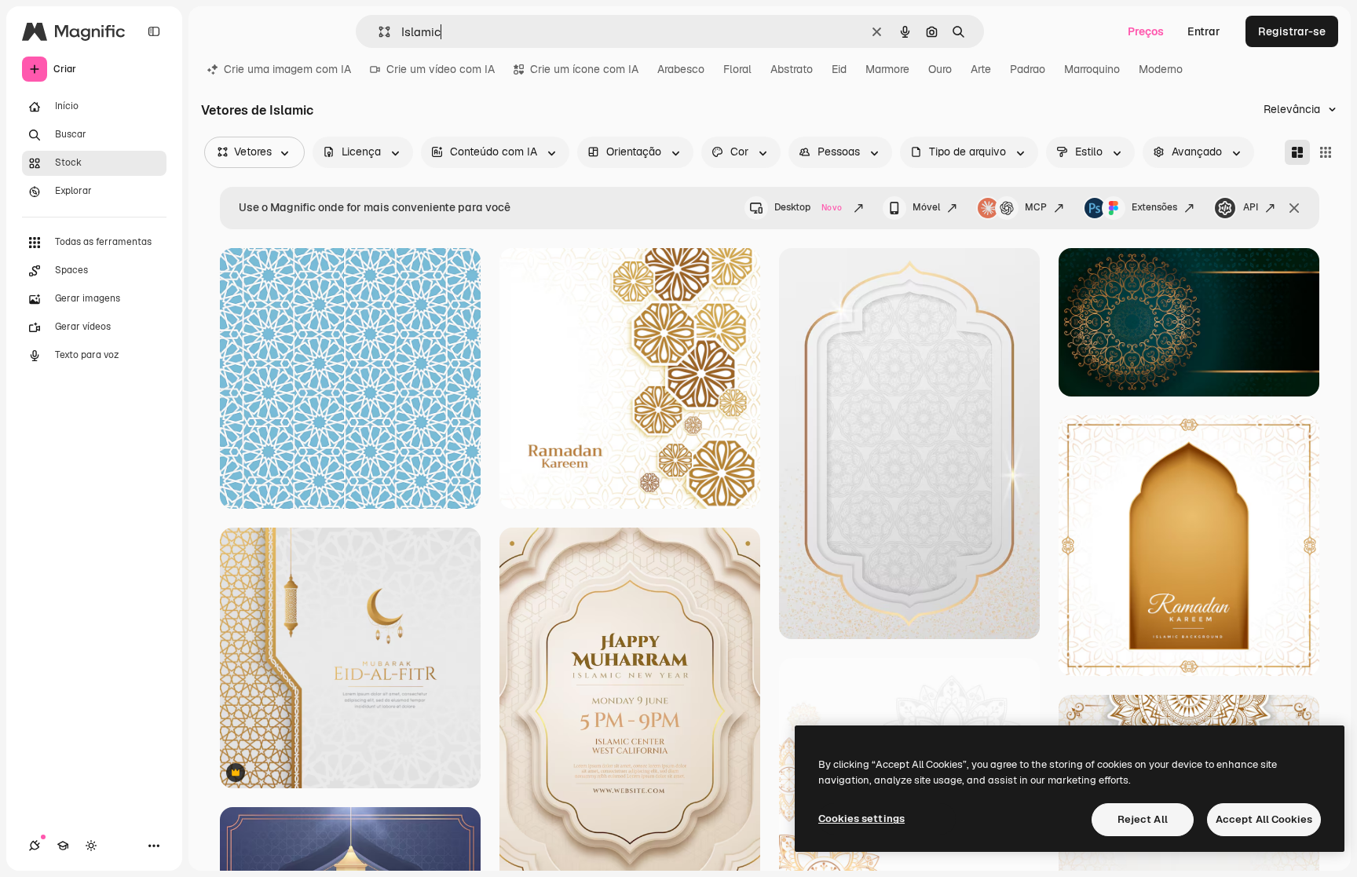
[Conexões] (34, 845)
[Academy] (62, 845)
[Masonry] (1297, 152)
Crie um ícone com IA (584, 69)
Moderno (1161, 69)
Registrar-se (1292, 31)
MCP (1036, 207)
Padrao (1027, 69)
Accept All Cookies (1264, 819)
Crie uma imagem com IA (287, 69)
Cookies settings (861, 818)
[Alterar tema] (91, 845)
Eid (839, 69)
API (1250, 207)
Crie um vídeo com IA (440, 69)
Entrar (1203, 31)
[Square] (1325, 152)
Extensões (1154, 207)
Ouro (940, 69)
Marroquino (1092, 69)
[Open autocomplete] (378, 32)
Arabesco (680, 69)
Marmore (887, 69)
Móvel (926, 207)
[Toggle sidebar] (153, 31)
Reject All (1142, 819)
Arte (981, 69)
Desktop (808, 207)
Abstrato (791, 69)
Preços (1146, 31)
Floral (737, 69)
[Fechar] (1294, 208)
